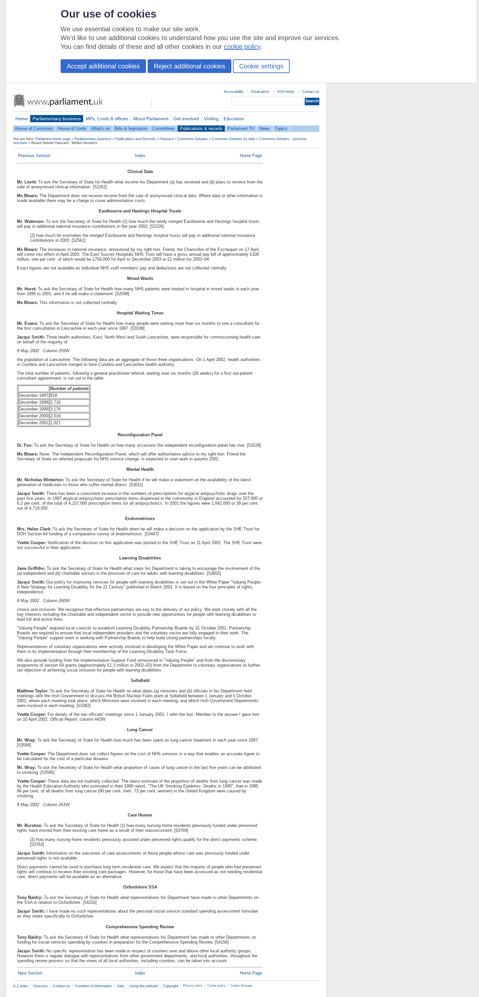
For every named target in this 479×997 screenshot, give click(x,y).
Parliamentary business (57, 118)
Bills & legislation (131, 128)
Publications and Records (135, 139)
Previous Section (34, 155)
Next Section (30, 973)
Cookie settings (261, 66)
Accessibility (233, 92)
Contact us (310, 92)
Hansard (166, 139)
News (264, 128)
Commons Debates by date (233, 139)
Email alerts (260, 92)
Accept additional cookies (103, 66)
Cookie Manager (241, 985)
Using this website (143, 986)
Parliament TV (240, 128)
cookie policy (242, 46)
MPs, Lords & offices (107, 118)
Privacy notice (192, 985)
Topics (281, 128)
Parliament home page (52, 139)
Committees (163, 128)
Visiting (211, 118)
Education (234, 118)
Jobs (120, 986)
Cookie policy (216, 985)
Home (21, 118)
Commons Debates (192, 139)
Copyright (170, 986)
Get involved (186, 118)
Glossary (40, 986)
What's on (100, 128)
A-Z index (20, 986)
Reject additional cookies (189, 66)
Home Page (251, 155)
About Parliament (150, 118)
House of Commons (34, 128)
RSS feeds (285, 92)
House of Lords (72, 128)
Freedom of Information (93, 986)
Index (140, 155)
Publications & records (201, 128)
